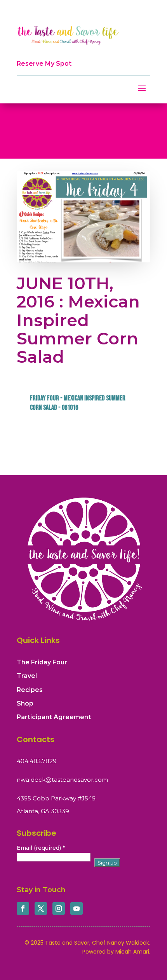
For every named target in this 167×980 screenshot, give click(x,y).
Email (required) (41, 847)
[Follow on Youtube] (76, 908)
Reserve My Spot (44, 63)
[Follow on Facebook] (23, 908)
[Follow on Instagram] (58, 908)
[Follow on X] (41, 908)
